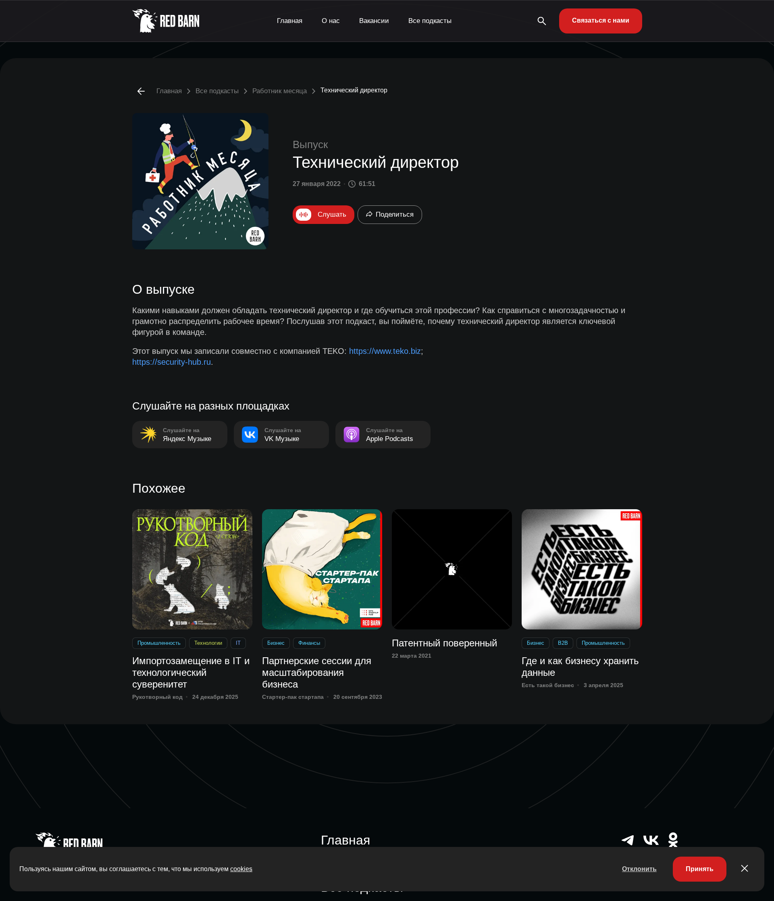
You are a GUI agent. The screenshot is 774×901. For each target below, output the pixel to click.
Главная (289, 21)
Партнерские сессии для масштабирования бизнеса (316, 672)
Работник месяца (279, 91)
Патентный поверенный (444, 643)
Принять (700, 868)
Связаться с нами (600, 20)
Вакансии (374, 21)
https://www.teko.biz (385, 351)
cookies (241, 868)
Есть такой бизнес (548, 685)
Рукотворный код (157, 697)
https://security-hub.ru (171, 361)
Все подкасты (430, 21)
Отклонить (639, 868)
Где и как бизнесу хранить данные (580, 666)
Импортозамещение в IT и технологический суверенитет (191, 672)
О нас (331, 21)
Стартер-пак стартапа (293, 697)
